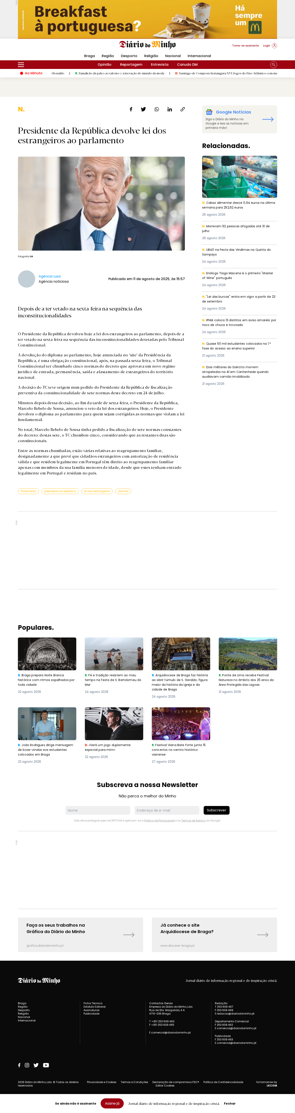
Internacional (199, 55)
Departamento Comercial (232, 1021)
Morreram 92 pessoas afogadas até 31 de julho (238, 229)
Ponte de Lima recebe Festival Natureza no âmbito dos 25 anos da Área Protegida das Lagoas (247, 645)
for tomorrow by (266, 1083)
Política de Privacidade (159, 820)
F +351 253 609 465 (161, 1025)
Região (108, 55)
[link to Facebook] (19, 1065)
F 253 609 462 (224, 1025)
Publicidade (91, 1013)
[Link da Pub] (147, 19)
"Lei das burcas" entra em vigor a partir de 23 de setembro (239, 299)
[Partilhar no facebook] (131, 109)
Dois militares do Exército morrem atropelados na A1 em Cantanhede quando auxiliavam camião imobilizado (237, 372)
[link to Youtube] (46, 1065)
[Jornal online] (40, 47)
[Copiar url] (183, 109)
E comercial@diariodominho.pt (170, 1032)
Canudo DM (187, 64)
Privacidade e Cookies (101, 1082)
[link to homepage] (147, 45)
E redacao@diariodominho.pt (234, 1013)
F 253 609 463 (224, 1039)
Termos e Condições (134, 1082)
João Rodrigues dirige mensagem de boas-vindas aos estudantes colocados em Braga (47, 715)
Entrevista (159, 64)
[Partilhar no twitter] (143, 109)
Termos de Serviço (193, 820)
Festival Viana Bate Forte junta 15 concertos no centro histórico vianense (180, 715)
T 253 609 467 (224, 1007)
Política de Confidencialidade (223, 1082)
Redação (221, 1003)
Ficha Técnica (93, 1003)
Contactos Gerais (161, 1003)
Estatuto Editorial (95, 1007)
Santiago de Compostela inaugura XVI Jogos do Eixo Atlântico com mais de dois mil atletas (213, 73)
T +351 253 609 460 (161, 1021)
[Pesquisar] (273, 64)
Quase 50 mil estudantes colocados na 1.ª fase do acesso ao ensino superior (239, 346)
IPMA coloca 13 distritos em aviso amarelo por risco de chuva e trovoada (239, 323)
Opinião (104, 64)
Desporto (129, 55)
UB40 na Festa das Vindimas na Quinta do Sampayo (239, 252)
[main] (147, 529)
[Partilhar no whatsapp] (157, 109)
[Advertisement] (147, 550)
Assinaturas (92, 1010)
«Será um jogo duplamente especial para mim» (108, 712)
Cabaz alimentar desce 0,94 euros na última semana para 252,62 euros (235, 161)
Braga (89, 55)
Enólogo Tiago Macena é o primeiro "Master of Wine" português (233, 276)
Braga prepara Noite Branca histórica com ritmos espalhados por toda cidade (43, 645)
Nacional (173, 55)
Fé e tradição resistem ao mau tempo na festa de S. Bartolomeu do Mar (114, 645)
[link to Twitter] (36, 1065)
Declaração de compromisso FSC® (175, 1082)
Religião (151, 55)
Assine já (112, 1103)
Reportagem (131, 64)
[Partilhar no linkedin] (170, 109)
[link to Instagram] (27, 1065)
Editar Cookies (165, 1085)
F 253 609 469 (224, 1010)
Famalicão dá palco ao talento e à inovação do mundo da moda (93, 73)
